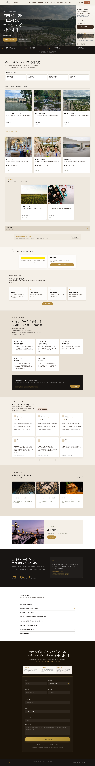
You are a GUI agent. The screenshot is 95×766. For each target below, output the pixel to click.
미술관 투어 (40, 2)
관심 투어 (27, 708)
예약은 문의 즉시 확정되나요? (26, 604)
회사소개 (28, 2)
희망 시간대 (28, 717)
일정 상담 (87, 2)
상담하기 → (80, 477)
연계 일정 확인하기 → (75, 237)
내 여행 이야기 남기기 (42, 409)
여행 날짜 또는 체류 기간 (30, 699)
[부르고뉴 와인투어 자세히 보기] (34, 202)
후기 (66, 2)
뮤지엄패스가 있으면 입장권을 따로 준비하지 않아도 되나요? (33, 616)
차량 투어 (34, 2)
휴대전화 (27, 689)
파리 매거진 (53, 2)
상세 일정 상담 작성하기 (62, 264)
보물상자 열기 (51, 537)
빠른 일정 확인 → (19, 39)
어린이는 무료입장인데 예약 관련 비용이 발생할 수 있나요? (32, 621)
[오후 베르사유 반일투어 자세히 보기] (76, 108)
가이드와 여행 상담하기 (75, 386)
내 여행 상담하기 (52, 459)
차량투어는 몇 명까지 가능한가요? (27, 629)
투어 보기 (81, 2)
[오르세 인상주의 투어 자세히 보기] (47, 155)
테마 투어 (47, 2)
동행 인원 (50, 680)
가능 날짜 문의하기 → (85, 26)
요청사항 (28, 724)
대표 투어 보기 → (8, 39)
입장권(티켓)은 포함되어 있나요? (27, 612)
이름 (26, 680)
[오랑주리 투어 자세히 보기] (76, 155)
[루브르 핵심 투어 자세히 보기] (18, 155)
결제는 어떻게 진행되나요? (25, 633)
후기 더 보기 (42, 459)
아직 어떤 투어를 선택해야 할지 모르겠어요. (29, 608)
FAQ (70, 2)
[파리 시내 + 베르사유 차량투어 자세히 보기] (18, 108)
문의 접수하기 (48, 739)
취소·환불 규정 (84, 762)
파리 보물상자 (60, 2)
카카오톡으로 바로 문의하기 (33, 258)
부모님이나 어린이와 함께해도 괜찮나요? (28, 625)
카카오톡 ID (51, 689)
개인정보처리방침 (75, 762)
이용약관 (80, 762)
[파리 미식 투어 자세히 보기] (61, 202)
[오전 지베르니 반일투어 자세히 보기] (47, 108)
